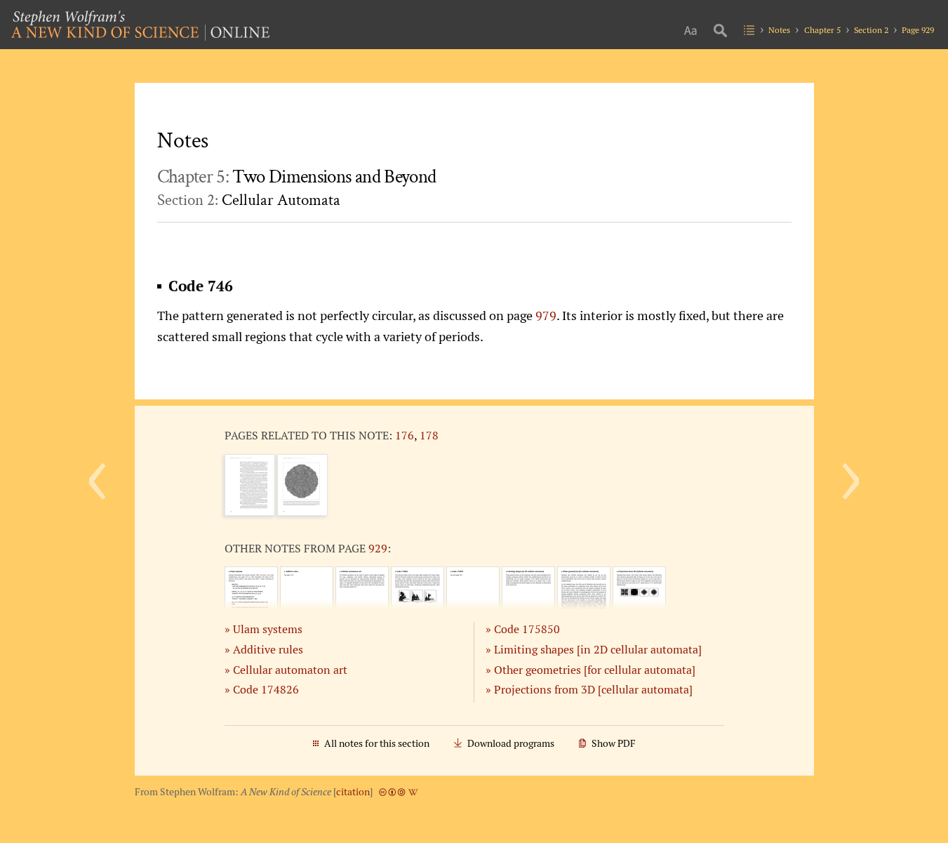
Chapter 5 (822, 30)
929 (377, 548)
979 (545, 315)
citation (353, 791)
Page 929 (918, 30)
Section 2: (248, 200)
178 (429, 435)
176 (404, 435)
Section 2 (871, 30)
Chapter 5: (296, 177)
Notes (779, 30)
